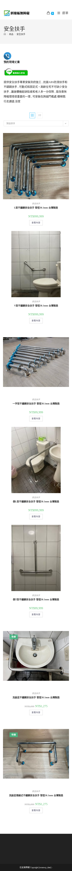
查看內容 (36, 223)
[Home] (5, 34)
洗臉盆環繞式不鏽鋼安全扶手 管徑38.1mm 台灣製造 (36, 795)
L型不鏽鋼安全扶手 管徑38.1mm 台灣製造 (36, 207)
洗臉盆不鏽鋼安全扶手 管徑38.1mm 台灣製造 (36, 697)
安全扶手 (21, 34)
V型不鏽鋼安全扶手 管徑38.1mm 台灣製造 (36, 305)
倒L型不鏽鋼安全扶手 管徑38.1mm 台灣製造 (36, 501)
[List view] (40, 115)
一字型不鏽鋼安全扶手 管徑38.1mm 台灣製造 (36, 403)
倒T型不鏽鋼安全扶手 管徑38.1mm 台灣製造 (36, 599)
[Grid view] (32, 115)
